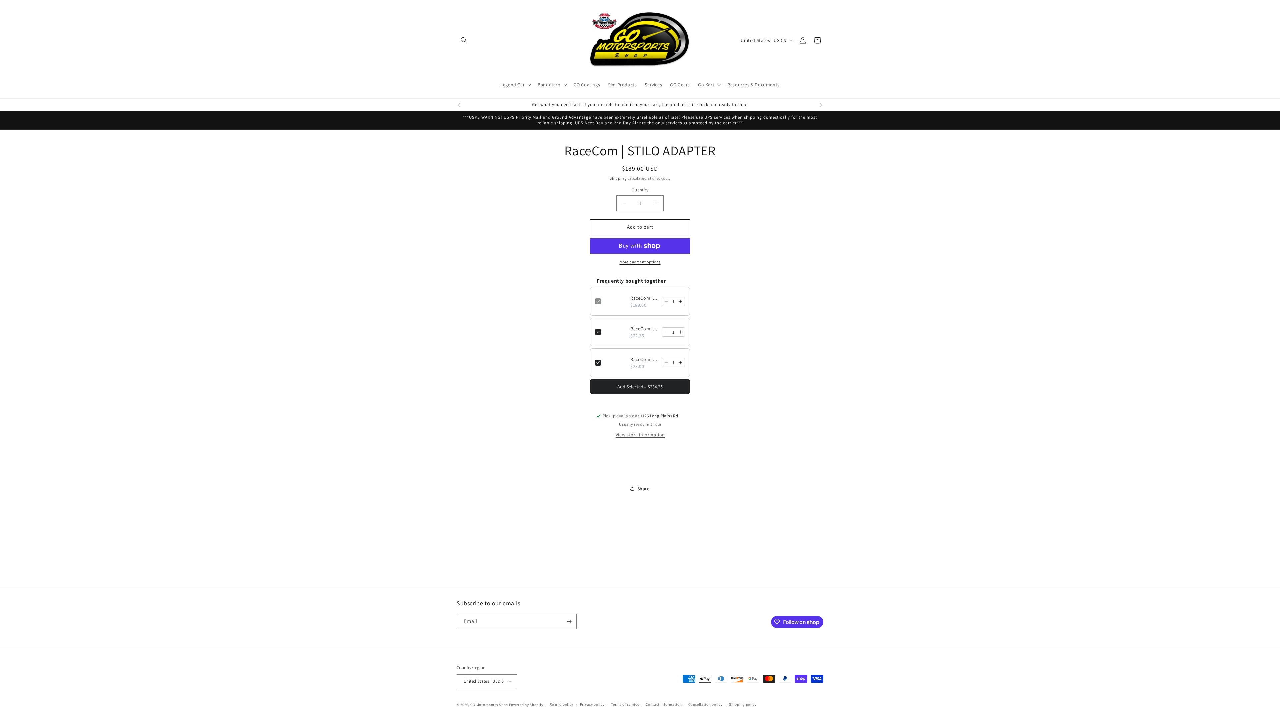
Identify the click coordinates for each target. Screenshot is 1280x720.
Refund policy (561, 704)
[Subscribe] (569, 621)
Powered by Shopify (526, 704)
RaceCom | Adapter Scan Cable (644, 329)
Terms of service (625, 704)
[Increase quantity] (680, 301)
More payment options (640, 261)
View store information (640, 435)
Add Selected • (640, 387)
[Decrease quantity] (666, 301)
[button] (464, 40)
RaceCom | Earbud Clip (644, 359)
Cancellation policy (705, 704)
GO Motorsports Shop (489, 704)
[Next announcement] (821, 105)
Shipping (618, 178)
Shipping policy (743, 704)
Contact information (664, 704)
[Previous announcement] (459, 105)
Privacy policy (592, 704)
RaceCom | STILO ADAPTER (644, 298)
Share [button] (643, 489)
